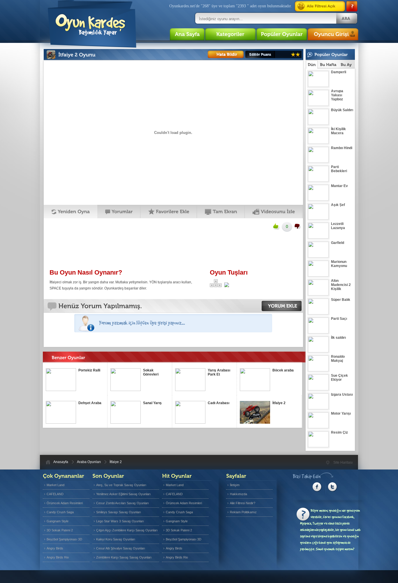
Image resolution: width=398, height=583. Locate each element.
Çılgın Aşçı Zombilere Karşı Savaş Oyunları (127, 530)
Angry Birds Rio (58, 557)
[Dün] (312, 64)
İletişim (234, 485)
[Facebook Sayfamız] (317, 487)
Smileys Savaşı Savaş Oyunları (118, 512)
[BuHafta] (328, 64)
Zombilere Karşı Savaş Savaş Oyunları (124, 557)
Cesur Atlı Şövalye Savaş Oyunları (120, 548)
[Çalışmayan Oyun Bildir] (226, 54)
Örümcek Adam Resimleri (65, 503)
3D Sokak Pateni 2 (60, 530)
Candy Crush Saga (60, 512)
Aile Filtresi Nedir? (242, 503)
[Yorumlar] (118, 211)
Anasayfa (60, 462)
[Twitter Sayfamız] (332, 487)
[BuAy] (346, 64)
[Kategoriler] (230, 34)
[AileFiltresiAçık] (321, 6)
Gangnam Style (57, 521)
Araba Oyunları (89, 462)
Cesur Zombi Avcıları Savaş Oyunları (122, 503)
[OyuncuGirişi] (333, 34)
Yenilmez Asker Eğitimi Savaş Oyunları (123, 494)
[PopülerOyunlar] (281, 34)
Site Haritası (343, 462)
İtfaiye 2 (116, 462)
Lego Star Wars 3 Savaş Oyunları (120, 521)
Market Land (55, 485)
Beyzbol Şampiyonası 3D (64, 539)
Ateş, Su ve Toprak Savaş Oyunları (121, 485)
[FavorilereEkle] (168, 211)
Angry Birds (55, 548)
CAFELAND (55, 494)
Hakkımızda (238, 494)
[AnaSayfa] (187, 34)
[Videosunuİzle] (273, 211)
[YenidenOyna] (70, 211)
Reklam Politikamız (243, 512)
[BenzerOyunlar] (79, 359)
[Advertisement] (173, 250)
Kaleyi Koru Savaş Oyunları (115, 539)
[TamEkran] (221, 211)
